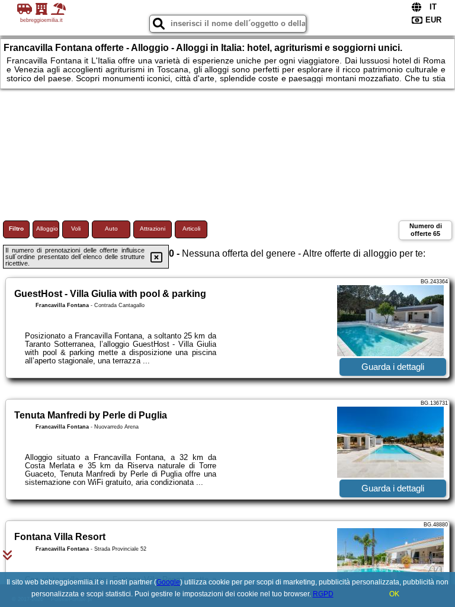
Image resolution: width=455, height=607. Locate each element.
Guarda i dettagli (392, 367)
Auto (111, 228)
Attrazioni (152, 228)
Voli (76, 228)
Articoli (191, 228)
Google (168, 582)
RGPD (323, 594)
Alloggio (47, 228)
